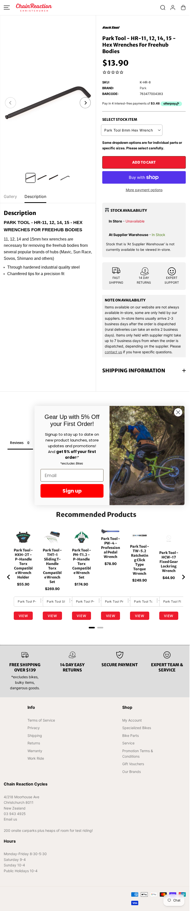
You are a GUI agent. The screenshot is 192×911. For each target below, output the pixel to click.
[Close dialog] (178, 412)
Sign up (72, 490)
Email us (10, 819)
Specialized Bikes (135, 728)
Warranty (34, 751)
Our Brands (130, 771)
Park (143, 88)
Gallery (10, 196)
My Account (130, 720)
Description (35, 196)
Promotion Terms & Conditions (136, 753)
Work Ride (35, 758)
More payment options (144, 190)
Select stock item (119, 119)
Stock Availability (128, 210)
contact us (113, 352)
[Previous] (10, 102)
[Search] (162, 7)
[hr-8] (48, 102)
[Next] (85, 102)
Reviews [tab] (17, 442)
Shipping (34, 735)
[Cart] (183, 8)
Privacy (33, 728)
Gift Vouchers (131, 764)
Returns (33, 743)
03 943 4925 (15, 814)
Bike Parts (129, 735)
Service (127, 743)
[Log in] (172, 7)
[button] (7, 7)
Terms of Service (41, 720)
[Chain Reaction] (34, 7)
